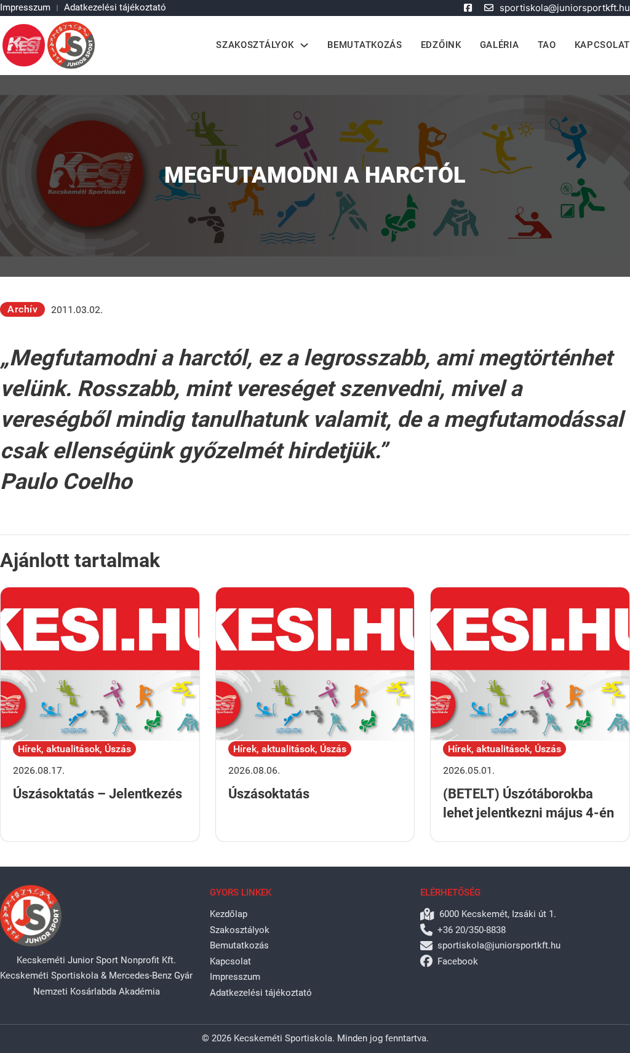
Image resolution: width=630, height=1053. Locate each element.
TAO (547, 44)
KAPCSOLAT (602, 44)
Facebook (457, 961)
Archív (22, 309)
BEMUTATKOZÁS (364, 44)
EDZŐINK (441, 44)
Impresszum (25, 7)
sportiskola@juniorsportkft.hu (565, 8)
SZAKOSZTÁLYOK (254, 44)
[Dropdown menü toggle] (304, 45)
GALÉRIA (499, 44)
